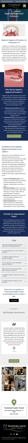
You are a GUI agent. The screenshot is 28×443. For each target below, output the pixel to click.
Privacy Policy (5, 439)
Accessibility (12, 439)
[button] (24, 5)
